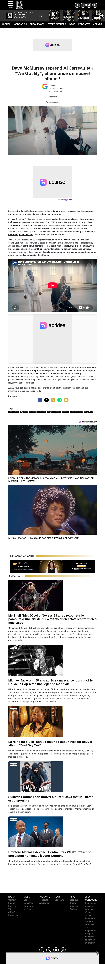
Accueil (6, 24)
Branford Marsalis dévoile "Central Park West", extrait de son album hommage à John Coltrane (49, 853)
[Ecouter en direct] (83, 5)
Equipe (11, 903)
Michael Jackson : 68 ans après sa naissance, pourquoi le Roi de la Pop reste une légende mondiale (50, 682)
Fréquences (37, 24)
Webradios (20, 24)
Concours (59, 900)
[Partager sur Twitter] (46, 401)
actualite (57, 412)
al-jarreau (24, 412)
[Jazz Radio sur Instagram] (63, 949)
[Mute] (40, 16)
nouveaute (42, 412)
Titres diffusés (57, 24)
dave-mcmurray (76, 412)
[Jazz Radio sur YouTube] (56, 949)
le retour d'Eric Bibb (23, 225)
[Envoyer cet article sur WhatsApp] (59, 401)
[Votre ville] (77, 5)
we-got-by (88, 412)
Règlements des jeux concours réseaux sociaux (90, 909)
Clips (26, 900)
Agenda (97, 24)
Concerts (28, 903)
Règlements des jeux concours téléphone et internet (90, 936)
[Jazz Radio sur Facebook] (41, 949)
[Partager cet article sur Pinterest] (52, 401)
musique (33, 412)
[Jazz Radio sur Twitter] (48, 949)
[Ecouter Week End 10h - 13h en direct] (52, 566)
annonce (65, 412)
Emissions (13, 906)
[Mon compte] (94, 5)
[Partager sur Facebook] (39, 401)
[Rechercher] (88, 5)
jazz (10, 412)
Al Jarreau (66, 240)
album (16, 412)
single (50, 412)
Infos (72, 24)
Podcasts (84, 24)
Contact (12, 900)
